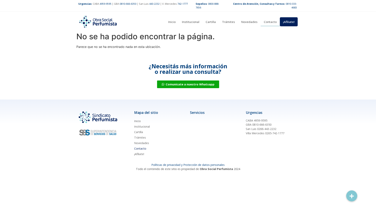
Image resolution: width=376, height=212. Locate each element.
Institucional (190, 22)
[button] (351, 195)
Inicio (172, 22)
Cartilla (211, 22)
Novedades (249, 22)
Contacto (270, 22)
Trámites (228, 22)
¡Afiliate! (289, 22)
